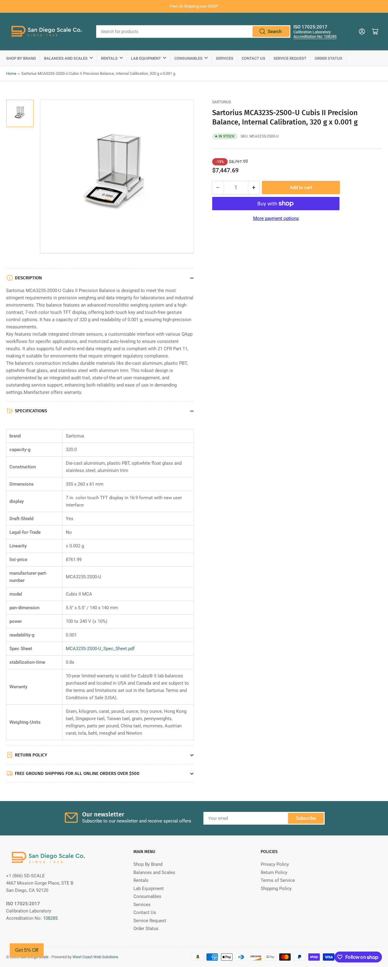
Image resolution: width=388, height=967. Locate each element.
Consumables (188, 58)
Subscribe (306, 818)
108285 (50, 918)
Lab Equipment (146, 58)
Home (11, 73)
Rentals (109, 58)
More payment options (276, 218)
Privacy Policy (275, 864)
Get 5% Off (26, 950)
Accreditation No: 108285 (314, 36)
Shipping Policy (276, 888)
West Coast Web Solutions (95, 957)
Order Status (328, 58)
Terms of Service (278, 880)
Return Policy (274, 872)
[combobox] (193, 31)
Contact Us (253, 58)
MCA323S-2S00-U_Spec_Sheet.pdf (100, 648)
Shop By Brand (21, 58)
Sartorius (221, 102)
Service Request (289, 58)
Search (275, 31)
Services (224, 58)
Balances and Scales (66, 58)
